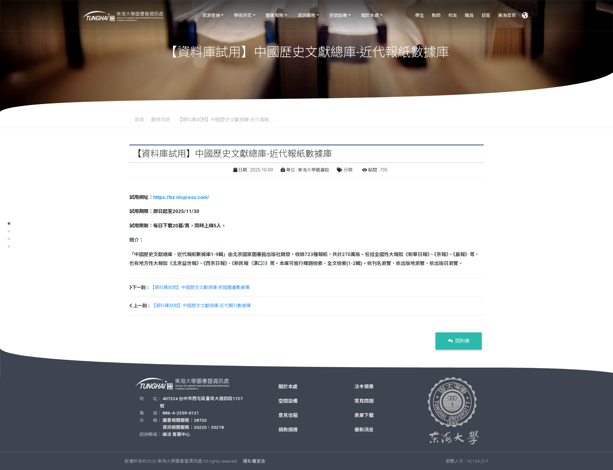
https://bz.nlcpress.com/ (181, 197)
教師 (436, 15)
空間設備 (338, 15)
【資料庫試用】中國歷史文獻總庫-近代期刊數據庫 (201, 305)
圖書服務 (275, 15)
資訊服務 (306, 15)
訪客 (485, 15)
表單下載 (364, 415)
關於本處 (370, 15)
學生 (419, 15)
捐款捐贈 (288, 430)
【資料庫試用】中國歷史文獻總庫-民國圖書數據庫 (200, 287)
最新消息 (160, 120)
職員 (469, 15)
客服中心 (181, 434)
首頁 (139, 120)
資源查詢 (211, 15)
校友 (452, 15)
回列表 (462, 341)
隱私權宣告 (254, 461)
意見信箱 (288, 415)
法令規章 (364, 387)
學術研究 (243, 15)
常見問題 (364, 401)
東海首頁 (507, 15)
